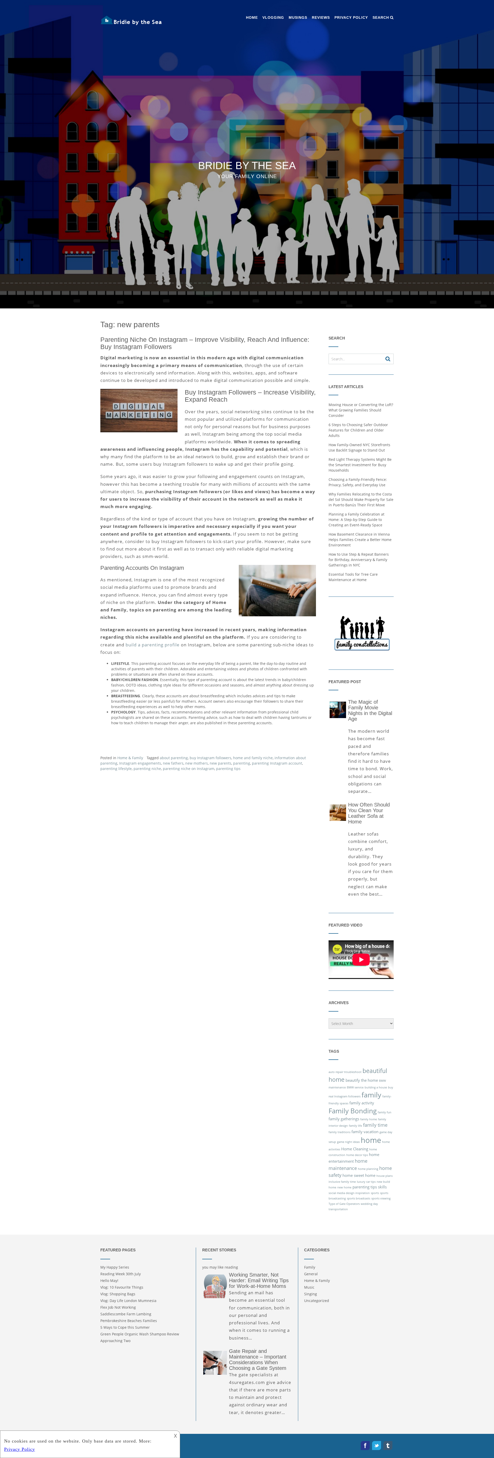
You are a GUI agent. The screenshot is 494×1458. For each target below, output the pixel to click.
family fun (384, 1112)
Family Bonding (353, 1110)
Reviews (321, 17)
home (371, 1140)
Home (252, 17)
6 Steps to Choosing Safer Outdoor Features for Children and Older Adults (358, 430)
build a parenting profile (153, 645)
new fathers (173, 763)
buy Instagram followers (210, 757)
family (371, 1094)
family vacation (364, 1131)
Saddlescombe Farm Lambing (125, 1314)
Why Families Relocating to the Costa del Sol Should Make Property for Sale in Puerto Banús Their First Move (361, 499)
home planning (368, 1169)
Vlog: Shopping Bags (117, 1293)
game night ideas (348, 1142)
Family (309, 1267)
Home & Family (130, 757)
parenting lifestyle (116, 768)
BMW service (355, 1087)
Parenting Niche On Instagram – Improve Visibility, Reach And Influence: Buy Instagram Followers (204, 343)
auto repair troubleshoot (345, 1072)
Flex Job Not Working (118, 1307)
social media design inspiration (349, 1193)
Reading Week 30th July (120, 1273)
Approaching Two (115, 1340)
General (311, 1273)
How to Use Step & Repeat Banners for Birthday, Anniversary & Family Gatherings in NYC (359, 559)
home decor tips (357, 1155)
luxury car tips (366, 1182)
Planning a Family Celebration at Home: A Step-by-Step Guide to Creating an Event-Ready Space (356, 519)
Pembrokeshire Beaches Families (128, 1320)
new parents (220, 763)
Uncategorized (316, 1300)
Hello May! (109, 1280)
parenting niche (147, 768)
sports (375, 1193)
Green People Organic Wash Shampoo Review (139, 1334)
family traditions (339, 1132)
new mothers (196, 763)
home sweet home (358, 1175)
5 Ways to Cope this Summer (125, 1327)
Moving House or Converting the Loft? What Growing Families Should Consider (361, 410)
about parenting (174, 757)
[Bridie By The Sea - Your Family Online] (131, 20)
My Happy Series (114, 1267)
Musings (298, 17)
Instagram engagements (140, 763)
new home (344, 1187)
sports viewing (381, 1198)
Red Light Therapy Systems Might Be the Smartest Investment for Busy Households (360, 465)
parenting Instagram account (277, 763)
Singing (310, 1293)
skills (382, 1186)
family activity (361, 1102)
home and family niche (253, 757)
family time (375, 1125)
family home (368, 1119)
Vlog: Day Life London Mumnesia (128, 1300)
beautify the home (362, 1080)
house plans (384, 1176)
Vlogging (273, 17)
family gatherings (344, 1118)
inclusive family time (342, 1182)
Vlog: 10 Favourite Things (121, 1287)
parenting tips (228, 768)
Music (309, 1287)
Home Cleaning (354, 1148)
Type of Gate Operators (344, 1204)
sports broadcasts (358, 1198)
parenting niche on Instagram (188, 768)
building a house (376, 1087)
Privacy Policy (351, 17)
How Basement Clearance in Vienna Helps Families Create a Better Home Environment (360, 539)
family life (355, 1125)
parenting (241, 763)
